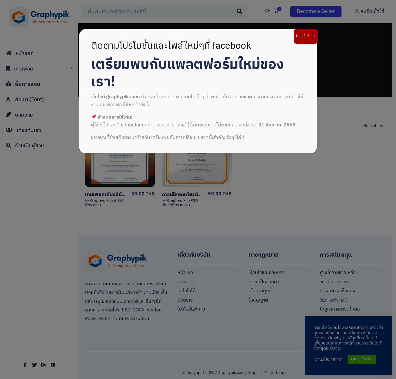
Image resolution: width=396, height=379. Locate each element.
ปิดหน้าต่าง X (305, 36)
